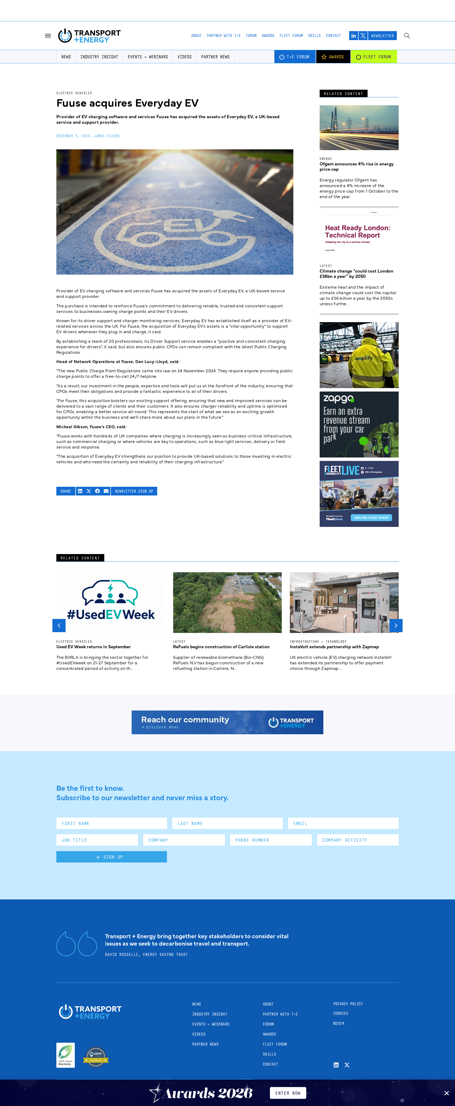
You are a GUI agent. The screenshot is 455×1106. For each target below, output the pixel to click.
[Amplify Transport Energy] (359, 386)
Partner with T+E (224, 35)
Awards (268, 35)
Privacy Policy (348, 1003)
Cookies (340, 1013)
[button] (80, 491)
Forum (251, 35)
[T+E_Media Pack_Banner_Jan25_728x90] (227, 732)
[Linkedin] (336, 1065)
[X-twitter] (347, 1065)
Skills (314, 35)
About (196, 35)
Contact (333, 35)
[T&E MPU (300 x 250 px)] (359, 456)
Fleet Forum (291, 35)
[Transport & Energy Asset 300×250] (359, 525)
